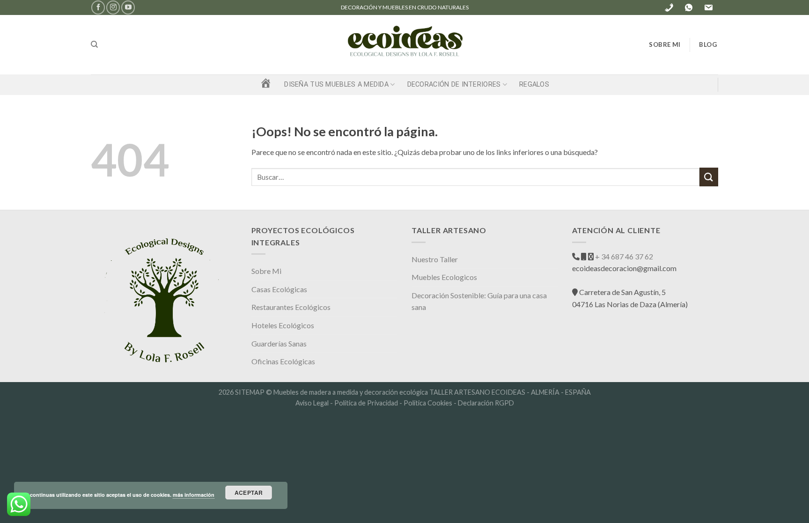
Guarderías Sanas (279, 343)
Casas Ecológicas (279, 289)
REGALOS (534, 84)
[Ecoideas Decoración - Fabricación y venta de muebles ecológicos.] (404, 45)
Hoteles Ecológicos (282, 325)
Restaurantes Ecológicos (291, 306)
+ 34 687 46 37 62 (623, 256)
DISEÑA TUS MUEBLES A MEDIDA (336, 84)
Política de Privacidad (366, 403)
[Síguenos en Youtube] (128, 7)
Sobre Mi (266, 270)
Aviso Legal (312, 403)
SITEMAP (250, 392)
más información (193, 494)
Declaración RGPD (486, 403)
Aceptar (249, 492)
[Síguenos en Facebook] (98, 7)
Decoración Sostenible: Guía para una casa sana (479, 301)
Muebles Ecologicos (444, 277)
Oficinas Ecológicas (283, 361)
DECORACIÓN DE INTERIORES (454, 84)
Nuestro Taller (435, 259)
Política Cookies (428, 403)
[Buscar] (94, 44)
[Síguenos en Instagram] (113, 7)
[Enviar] (708, 177)
